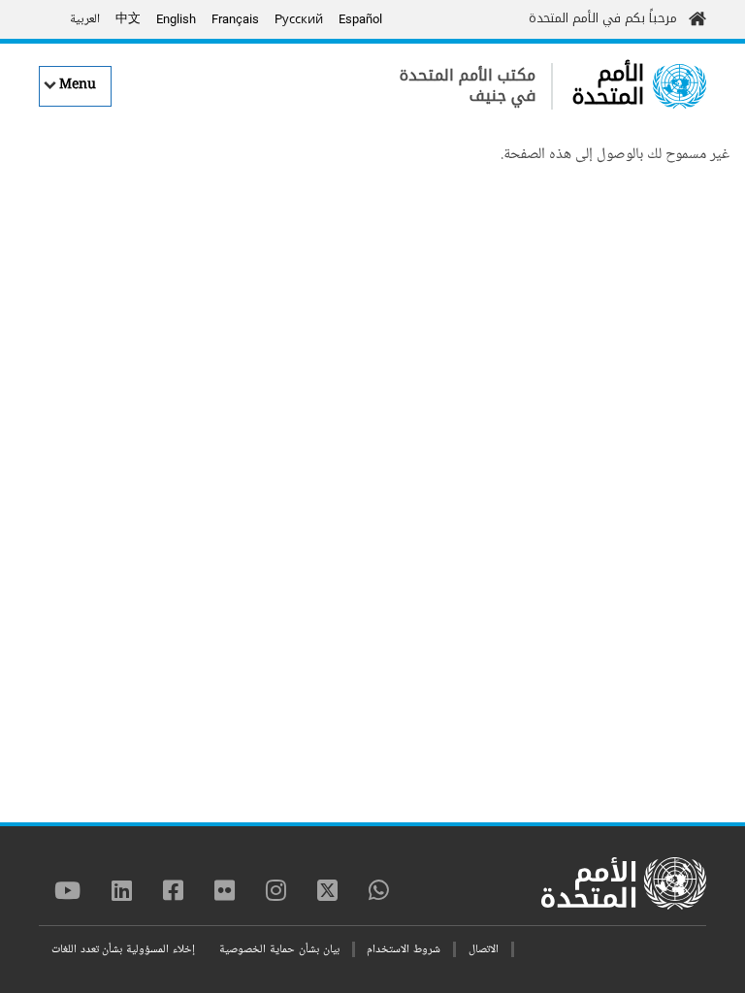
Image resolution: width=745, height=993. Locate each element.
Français (235, 19)
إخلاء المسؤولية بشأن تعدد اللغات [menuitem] (123, 950)
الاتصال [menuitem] (484, 950)
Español (360, 19)
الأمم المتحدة (608, 84)
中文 (128, 19)
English (176, 19)
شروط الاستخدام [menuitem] (403, 950)
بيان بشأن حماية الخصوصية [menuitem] (279, 950)
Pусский (299, 19)
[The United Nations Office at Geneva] (679, 86)
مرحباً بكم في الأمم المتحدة (603, 18)
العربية (85, 19)
